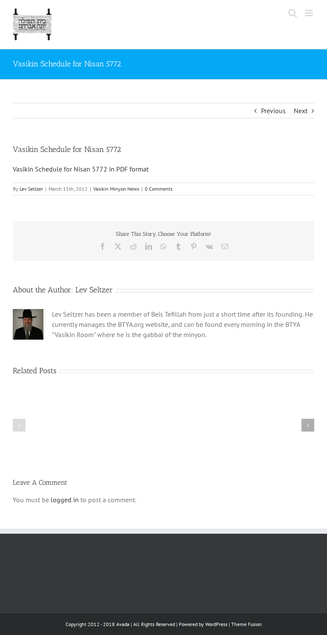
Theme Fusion (246, 624)
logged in (65, 499)
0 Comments (158, 189)
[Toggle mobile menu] (309, 13)
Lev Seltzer (31, 189)
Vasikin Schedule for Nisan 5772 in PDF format (81, 169)
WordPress (216, 624)
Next (300, 110)
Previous (273, 110)
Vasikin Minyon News (116, 189)
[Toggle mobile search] (292, 13)
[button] (19, 425)
